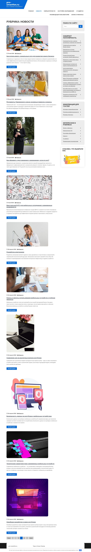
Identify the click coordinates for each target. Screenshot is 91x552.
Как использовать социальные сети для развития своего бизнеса (30, 56)
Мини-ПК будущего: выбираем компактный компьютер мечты (70, 79)
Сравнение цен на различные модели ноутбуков (24, 358)
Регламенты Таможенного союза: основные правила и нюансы (29, 102)
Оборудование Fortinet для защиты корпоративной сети (70, 64)
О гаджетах (79, 11)
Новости (39, 11)
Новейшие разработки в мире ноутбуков (21, 522)
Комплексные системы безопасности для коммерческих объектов (71, 51)
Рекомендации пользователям (59, 14)
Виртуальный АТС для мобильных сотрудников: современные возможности (29, 206)
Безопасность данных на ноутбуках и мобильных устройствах (29, 416)
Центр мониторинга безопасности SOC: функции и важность (70, 70)
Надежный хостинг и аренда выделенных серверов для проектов (72, 41)
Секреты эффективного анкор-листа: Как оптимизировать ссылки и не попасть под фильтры (72, 84)
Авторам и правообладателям (70, 109)
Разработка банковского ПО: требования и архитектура (70, 95)
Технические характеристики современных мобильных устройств (30, 464)
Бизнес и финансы (77, 14)
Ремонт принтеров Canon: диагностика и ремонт (69, 75)
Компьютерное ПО (49, 11)
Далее (31, 538)
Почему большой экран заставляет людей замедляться (71, 56)
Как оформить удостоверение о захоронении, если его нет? (28, 160)
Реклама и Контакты (68, 115)
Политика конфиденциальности (71, 112)
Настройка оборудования (66, 11)
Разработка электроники (15, 252)
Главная (31, 11)
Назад (9, 538)
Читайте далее (12, 67)
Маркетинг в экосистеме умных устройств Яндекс (70, 60)
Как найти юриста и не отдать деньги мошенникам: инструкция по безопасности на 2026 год (72, 90)
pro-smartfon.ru (13, 3)
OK (80, 550)
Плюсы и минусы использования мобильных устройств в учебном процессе (31, 299)
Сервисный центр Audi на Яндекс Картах (69, 46)
